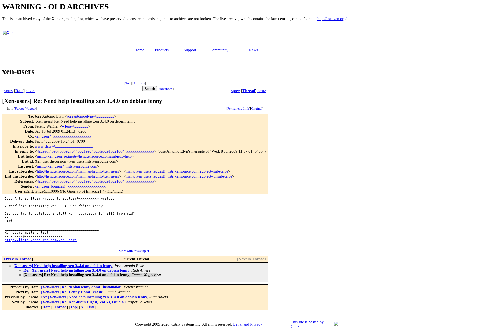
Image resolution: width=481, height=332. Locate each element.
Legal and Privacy (247, 324)
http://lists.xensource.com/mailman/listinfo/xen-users (78, 171)
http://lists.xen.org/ (331, 19)
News (253, 50)
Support (190, 50)
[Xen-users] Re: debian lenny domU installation (81, 287)
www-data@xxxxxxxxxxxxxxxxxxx (64, 146)
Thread (248, 91)
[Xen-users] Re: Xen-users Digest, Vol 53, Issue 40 (83, 302)
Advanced (166, 89)
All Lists (139, 83)
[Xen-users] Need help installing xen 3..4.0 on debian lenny (62, 266)
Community (219, 50)
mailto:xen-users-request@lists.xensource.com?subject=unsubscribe (179, 176)
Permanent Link (238, 108)
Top (128, 83)
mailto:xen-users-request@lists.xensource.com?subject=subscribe (177, 171)
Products (162, 50)
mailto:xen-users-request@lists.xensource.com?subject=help (84, 156)
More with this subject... (135, 251)
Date (19, 91)
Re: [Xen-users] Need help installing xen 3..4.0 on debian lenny (76, 270)
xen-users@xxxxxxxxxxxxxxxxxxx (63, 136)
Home (139, 50)
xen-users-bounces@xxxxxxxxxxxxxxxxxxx (70, 186)
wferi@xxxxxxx (75, 126)
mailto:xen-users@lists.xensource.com (67, 166)
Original (256, 108)
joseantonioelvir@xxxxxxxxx (90, 116)
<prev (8, 91)
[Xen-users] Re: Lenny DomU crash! (72, 292)
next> (30, 91)
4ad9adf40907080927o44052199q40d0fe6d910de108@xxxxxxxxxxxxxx (95, 151)
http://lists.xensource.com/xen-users (41, 240)
